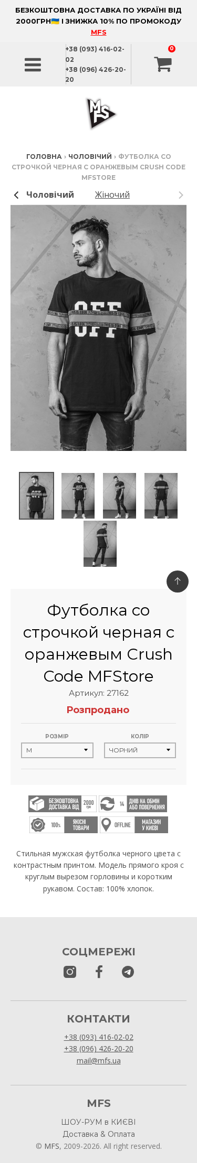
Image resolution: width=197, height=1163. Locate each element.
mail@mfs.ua (99, 1060)
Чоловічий (90, 156)
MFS (99, 32)
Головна (44, 156)
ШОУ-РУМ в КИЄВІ (98, 1122)
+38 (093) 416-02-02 (98, 1037)
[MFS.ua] (99, 972)
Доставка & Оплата (99, 1134)
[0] (163, 64)
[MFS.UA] (128, 972)
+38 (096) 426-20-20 (98, 1048)
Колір (140, 736)
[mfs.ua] (70, 972)
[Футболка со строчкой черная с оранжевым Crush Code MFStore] (36, 496)
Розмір (57, 736)
